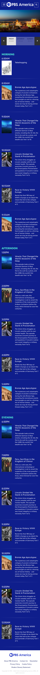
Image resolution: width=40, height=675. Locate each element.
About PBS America (11, 661)
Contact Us (24, 661)
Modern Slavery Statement (20, 667)
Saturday (20, 40)
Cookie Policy (27, 664)
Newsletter (34, 661)
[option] (11, 41)
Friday (11, 40)
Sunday (30, 40)
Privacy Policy (15, 664)
